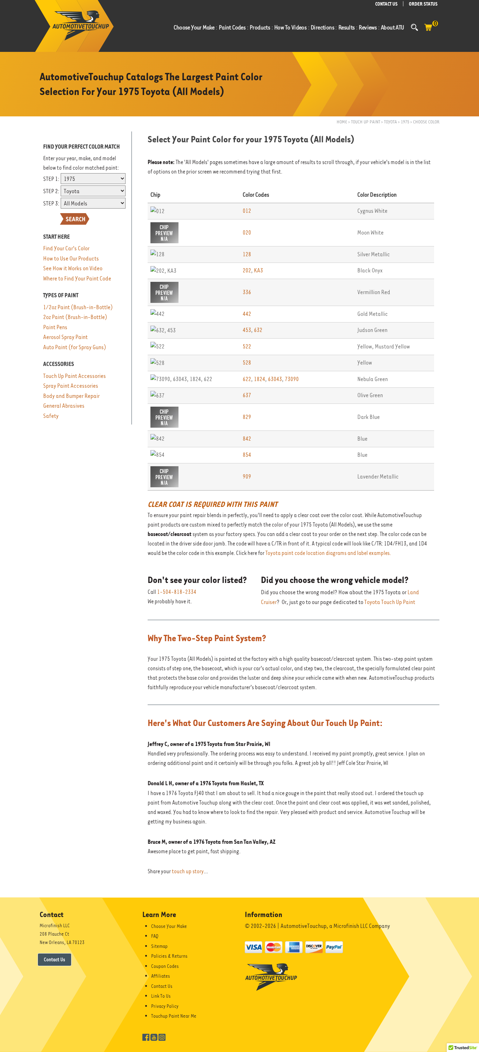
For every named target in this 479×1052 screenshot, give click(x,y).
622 (247, 379)
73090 (292, 379)
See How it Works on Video (72, 268)
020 (247, 232)
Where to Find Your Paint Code (77, 278)
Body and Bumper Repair (71, 396)
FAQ (154, 936)
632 (258, 330)
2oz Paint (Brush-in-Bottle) (75, 317)
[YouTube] (153, 1036)
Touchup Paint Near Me (173, 1016)
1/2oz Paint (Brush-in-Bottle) (78, 307)
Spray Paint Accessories (70, 385)
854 (247, 455)
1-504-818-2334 (176, 592)
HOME (342, 121)
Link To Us (161, 996)
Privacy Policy (164, 1006)
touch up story (188, 871)
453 (247, 330)
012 (247, 211)
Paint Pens (55, 327)
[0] (428, 31)
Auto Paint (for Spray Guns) (74, 347)
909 (247, 476)
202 (247, 270)
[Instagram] (162, 1036)
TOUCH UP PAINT (365, 121)
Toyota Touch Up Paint (389, 602)
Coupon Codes (165, 966)
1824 (259, 379)
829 (247, 417)
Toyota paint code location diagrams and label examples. (328, 553)
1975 (405, 121)
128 (247, 254)
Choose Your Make (169, 926)
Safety (51, 416)
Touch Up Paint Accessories (74, 376)
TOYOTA (390, 121)
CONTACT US (386, 4)
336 (247, 292)
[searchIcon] (414, 27)
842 (247, 438)
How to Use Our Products (71, 258)
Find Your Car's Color (66, 248)
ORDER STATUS (423, 4)
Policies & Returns (169, 956)
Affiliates (160, 976)
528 (247, 362)
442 (247, 314)
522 (247, 346)
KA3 (258, 270)
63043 (275, 379)
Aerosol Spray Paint (65, 337)
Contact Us (54, 959)
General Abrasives (64, 405)
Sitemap (159, 946)
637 (247, 395)
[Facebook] (145, 1036)
